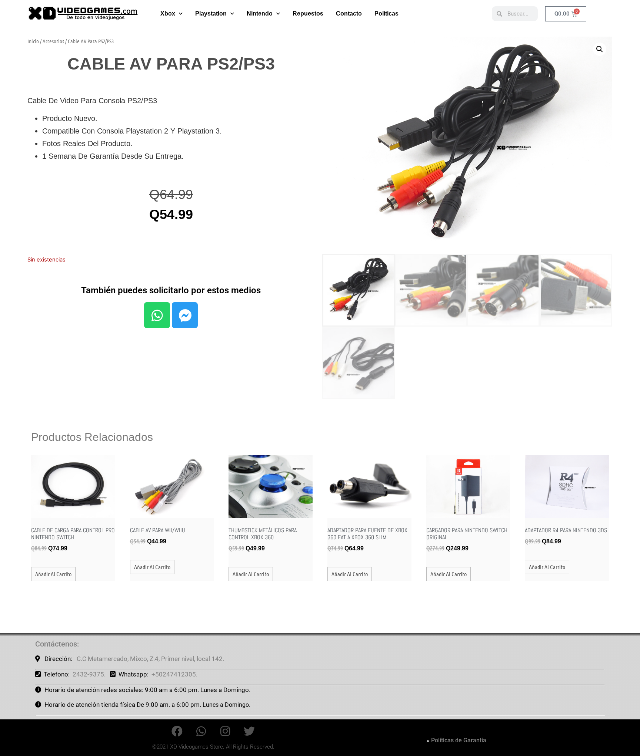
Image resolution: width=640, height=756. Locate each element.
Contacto (349, 13)
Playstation (211, 13)
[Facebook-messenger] (185, 315)
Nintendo (260, 13)
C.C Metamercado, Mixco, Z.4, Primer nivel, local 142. (150, 658)
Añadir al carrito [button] (53, 573)
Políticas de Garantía (458, 740)
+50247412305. (174, 674)
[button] (599, 49)
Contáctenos (56, 643)
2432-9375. (89, 674)
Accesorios (53, 41)
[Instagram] (225, 731)
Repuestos (308, 13)
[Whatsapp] (157, 315)
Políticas (386, 13)
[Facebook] (177, 731)
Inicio (33, 41)
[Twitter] (249, 731)
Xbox (167, 13)
